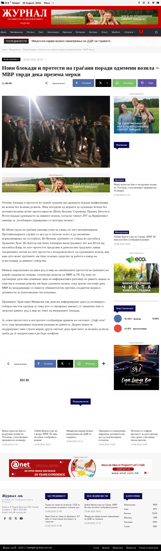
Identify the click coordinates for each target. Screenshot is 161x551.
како (156, 318)
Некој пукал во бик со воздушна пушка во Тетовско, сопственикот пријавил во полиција (135, 187)
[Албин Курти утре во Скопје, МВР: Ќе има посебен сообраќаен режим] (136, 216)
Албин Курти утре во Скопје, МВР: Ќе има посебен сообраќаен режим (135, 238)
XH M (8, 83)
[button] (156, 32)
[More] (104, 364)
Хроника (119, 180)
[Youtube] (158, 3)
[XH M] (11, 380)
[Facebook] (139, 3)
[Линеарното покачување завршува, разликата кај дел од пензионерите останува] (113, 418)
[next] (154, 41)
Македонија (11, 59)
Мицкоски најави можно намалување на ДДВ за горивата (79, 433)
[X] (148, 3)
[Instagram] (143, 3)
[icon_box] (49, 3)
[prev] (148, 41)
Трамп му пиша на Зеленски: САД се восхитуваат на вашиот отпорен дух (62, 506)
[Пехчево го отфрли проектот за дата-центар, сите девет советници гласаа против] (145, 418)
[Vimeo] (153, 3)
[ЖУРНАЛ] (25, 13)
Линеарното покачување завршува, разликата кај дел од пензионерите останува (112, 435)
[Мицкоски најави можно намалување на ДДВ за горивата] (80, 418)
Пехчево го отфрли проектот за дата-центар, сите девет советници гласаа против (144, 435)
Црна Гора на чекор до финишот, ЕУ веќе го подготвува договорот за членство (62, 519)
